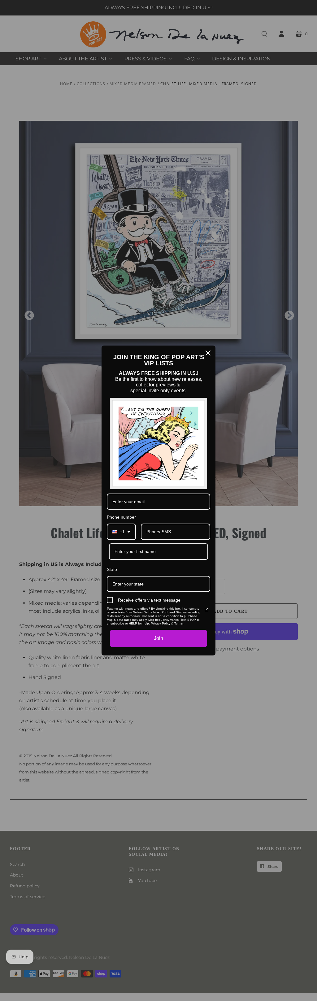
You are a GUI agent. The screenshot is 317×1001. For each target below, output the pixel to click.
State (112, 569)
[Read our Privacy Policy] (206, 609)
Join (158, 638)
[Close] (208, 353)
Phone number (121, 517)
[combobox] (121, 532)
